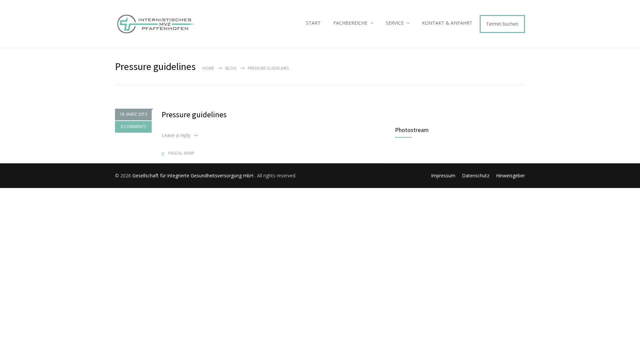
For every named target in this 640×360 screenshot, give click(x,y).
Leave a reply (176, 135)
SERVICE (395, 23)
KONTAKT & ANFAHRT (447, 23)
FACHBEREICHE (350, 23)
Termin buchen (502, 24)
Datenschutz (475, 175)
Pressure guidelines (194, 114)
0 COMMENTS (133, 126)
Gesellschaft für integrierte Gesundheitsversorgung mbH (193, 175)
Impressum (443, 175)
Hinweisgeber (510, 175)
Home (208, 68)
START (313, 23)
